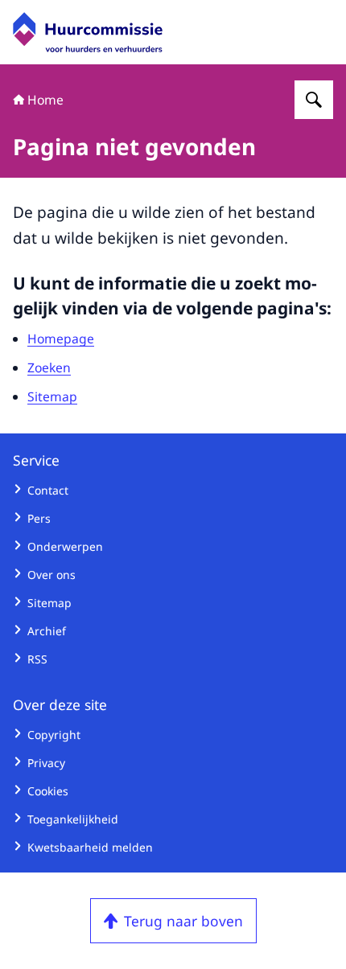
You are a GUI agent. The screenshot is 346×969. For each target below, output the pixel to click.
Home (45, 100)
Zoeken (49, 367)
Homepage (60, 338)
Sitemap (52, 396)
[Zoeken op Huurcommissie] (314, 99)
